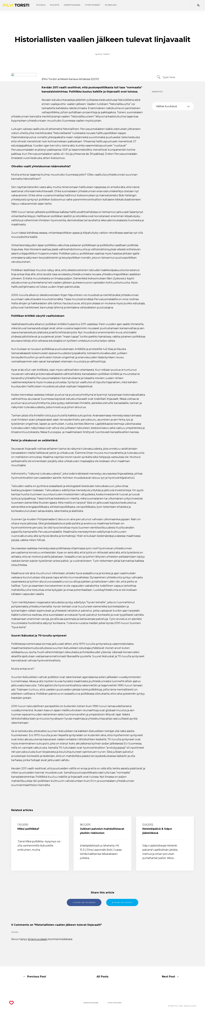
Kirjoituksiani (72, 5)
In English (111, 5)
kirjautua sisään (38, 939)
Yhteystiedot (92, 5)
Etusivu (41, 5)
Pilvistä (54, 5)
